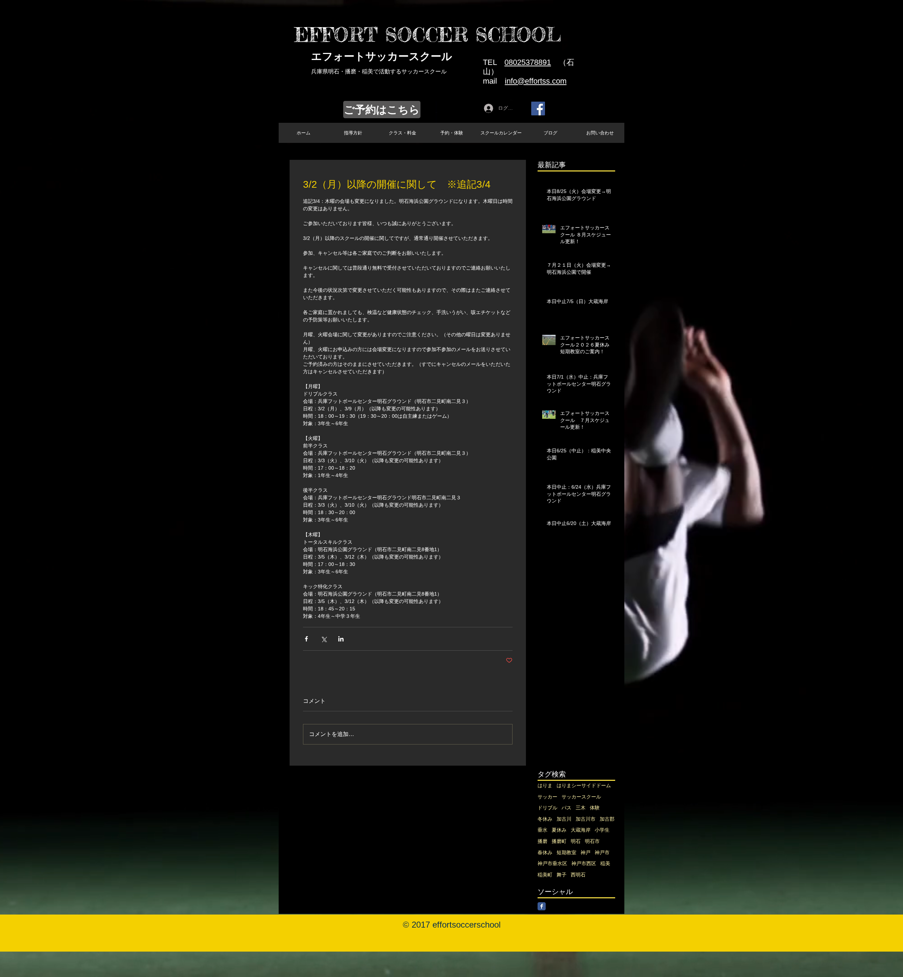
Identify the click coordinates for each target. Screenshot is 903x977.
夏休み (559, 830)
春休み (545, 852)
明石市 (592, 841)
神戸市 (602, 852)
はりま (545, 785)
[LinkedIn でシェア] (341, 638)
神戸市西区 (583, 863)
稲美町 (545, 875)
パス (566, 807)
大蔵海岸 (580, 830)
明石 (576, 841)
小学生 (602, 830)
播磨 (542, 841)
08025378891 (527, 62)
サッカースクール (581, 797)
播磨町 (559, 841)
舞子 (561, 875)
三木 (581, 807)
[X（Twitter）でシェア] (323, 638)
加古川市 (585, 819)
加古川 (564, 819)
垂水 (542, 830)
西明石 (578, 875)
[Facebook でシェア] (306, 638)
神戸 (585, 852)
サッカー (547, 797)
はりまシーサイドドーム (584, 785)
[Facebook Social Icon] (538, 108)
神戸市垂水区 (552, 863)
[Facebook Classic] (542, 906)
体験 (595, 807)
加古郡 (607, 819)
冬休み (545, 819)
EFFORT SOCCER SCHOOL (427, 35)
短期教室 (566, 852)
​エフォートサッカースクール (381, 56)
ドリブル (547, 807)
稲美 (605, 863)
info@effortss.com (535, 81)
